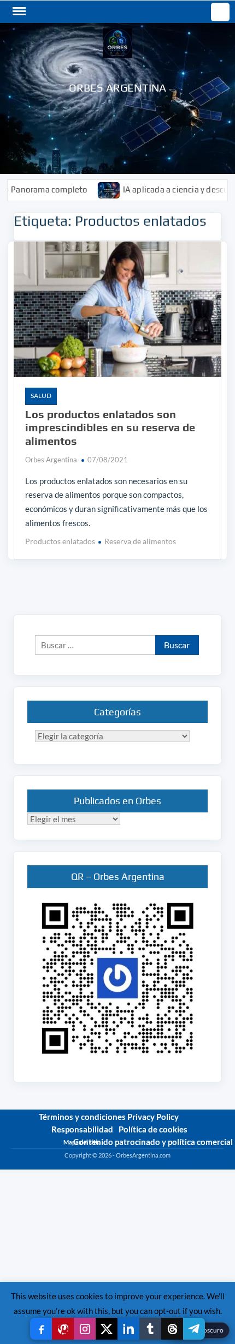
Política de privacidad (195, 1164)
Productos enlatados (60, 541)
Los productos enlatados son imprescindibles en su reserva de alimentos (110, 427)
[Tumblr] (150, 1329)
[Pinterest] (63, 1329)
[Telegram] (194, 1329)
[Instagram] (85, 1329)
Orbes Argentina (118, 87)
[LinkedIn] (128, 1329)
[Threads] (172, 1329)
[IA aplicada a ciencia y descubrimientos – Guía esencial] (90, 189)
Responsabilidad (82, 1129)
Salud (41, 395)
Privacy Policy (153, 1117)
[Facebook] (41, 1329)
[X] (107, 1329)
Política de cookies (153, 1129)
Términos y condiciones (82, 1117)
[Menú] (18, 11)
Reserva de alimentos (140, 541)
